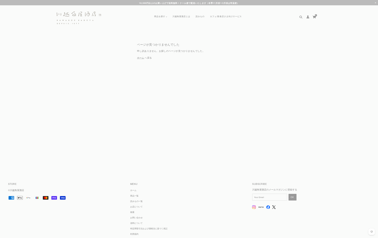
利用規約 (134, 233)
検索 (132, 211)
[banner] (79, 17)
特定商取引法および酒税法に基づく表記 (148, 228)
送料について (136, 222)
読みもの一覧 (136, 201)
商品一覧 (134, 195)
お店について (136, 206)
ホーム (140, 57)
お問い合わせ (136, 217)
